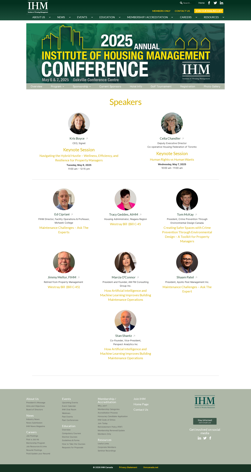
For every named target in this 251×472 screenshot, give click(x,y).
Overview (36, 86)
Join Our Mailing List (209, 10)
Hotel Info (136, 86)
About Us (38, 17)
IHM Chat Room (69, 409)
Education (107, 17)
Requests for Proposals (72, 447)
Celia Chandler (170, 138)
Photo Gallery (212, 86)
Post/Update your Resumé (38, 453)
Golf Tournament (161, 86)
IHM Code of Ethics (106, 420)
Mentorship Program (35, 443)
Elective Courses (69, 437)
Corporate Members (107, 447)
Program (56, 86)
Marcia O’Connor (124, 277)
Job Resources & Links (36, 446)
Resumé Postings (34, 450)
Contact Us (182, 10)
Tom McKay (185, 214)
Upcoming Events (70, 402)
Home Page (141, 404)
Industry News (33, 419)
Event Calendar (69, 406)
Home (201, 2)
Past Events (67, 416)
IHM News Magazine (35, 426)
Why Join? (102, 406)
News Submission (34, 423)
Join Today (102, 423)
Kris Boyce (77, 138)
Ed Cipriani (62, 214)
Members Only (161, 10)
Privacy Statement (128, 467)
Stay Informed (205, 421)
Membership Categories (109, 409)
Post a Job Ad (32, 439)
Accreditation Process (108, 413)
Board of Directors (34, 409)
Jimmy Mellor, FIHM (62, 277)
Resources (211, 17)
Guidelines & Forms (70, 440)
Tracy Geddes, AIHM (123, 214)
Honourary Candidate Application (113, 416)
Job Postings (32, 436)
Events (82, 17)
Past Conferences (70, 420)
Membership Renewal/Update (111, 430)
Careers (185, 17)
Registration (187, 86)
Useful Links (103, 443)
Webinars (66, 413)
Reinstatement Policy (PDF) (110, 427)
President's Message (35, 402)
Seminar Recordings (107, 450)
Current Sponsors (110, 86)
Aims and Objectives (35, 406)
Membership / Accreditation (147, 17)
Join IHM (139, 398)
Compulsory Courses (71, 433)
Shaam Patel (185, 277)
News (61, 17)
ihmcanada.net (150, 467)
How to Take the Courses (73, 444)
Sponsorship (80, 86)
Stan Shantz (123, 336)
